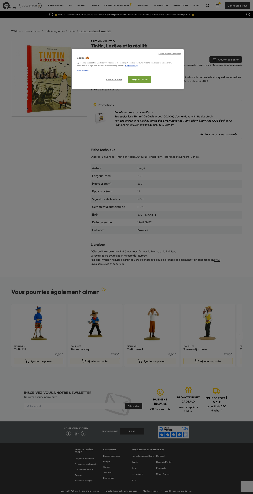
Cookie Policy (131, 65)
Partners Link (83, 70)
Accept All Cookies (139, 79)
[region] (128, 69)
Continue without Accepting (170, 53)
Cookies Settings (114, 79)
